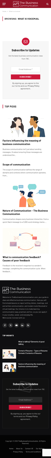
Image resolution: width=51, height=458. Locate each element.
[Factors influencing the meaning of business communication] (26, 124)
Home (4, 11)
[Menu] (4, 4)
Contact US (29, 449)
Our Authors (40, 449)
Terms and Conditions (33, 452)
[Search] (47, 4)
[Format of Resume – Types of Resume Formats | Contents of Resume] (9, 354)
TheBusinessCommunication (28, 441)
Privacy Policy (33, 86)
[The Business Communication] (25, 4)
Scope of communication (16, 164)
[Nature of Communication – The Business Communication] (26, 194)
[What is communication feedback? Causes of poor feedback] (26, 241)
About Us (19, 449)
